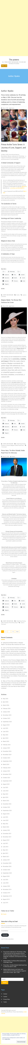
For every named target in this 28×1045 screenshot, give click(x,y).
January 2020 (6, 886)
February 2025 (6, 744)
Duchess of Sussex (5, 445)
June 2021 (5, 846)
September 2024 (7, 761)
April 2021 (5, 853)
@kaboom (24, 186)
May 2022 (5, 823)
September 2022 (7, 810)
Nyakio (12, 108)
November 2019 (7, 889)
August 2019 (6, 899)
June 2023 (5, 790)
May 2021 (5, 850)
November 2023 (7, 774)
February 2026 (6, 708)
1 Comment (4, 447)
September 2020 (7, 873)
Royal (16, 622)
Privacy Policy (6, 999)
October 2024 (6, 758)
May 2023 (5, 794)
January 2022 (6, 830)
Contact (5, 994)
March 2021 (6, 856)
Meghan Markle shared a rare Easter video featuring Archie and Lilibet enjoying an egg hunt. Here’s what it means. (14, 971)
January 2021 (6, 860)
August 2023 (6, 784)
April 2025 (5, 738)
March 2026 (6, 705)
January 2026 (6, 712)
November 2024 (7, 754)
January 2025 (6, 748)
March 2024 (6, 764)
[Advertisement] (14, 14)
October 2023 (6, 777)
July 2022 (5, 817)
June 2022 (5, 820)
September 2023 (7, 781)
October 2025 (6, 718)
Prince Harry (11, 622)
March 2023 (6, 800)
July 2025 (5, 728)
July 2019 (5, 902)
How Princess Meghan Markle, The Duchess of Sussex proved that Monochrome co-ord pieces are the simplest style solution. (14, 661)
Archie (18, 295)
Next (17, 631)
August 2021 (6, 840)
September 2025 (7, 721)
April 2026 (5, 702)
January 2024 (6, 771)
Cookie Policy (7, 1039)
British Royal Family (21, 443)
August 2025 (6, 725)
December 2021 (7, 833)
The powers (14, 59)
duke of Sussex (4, 622)
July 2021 (5, 843)
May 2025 (5, 735)
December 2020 (7, 863)
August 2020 (6, 876)
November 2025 (7, 715)
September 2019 (7, 896)
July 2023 (5, 787)
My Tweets (3, 914)
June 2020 (5, 883)
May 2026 (5, 698)
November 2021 (7, 837)
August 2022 (6, 814)
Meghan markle (14, 445)
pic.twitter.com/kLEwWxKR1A (17, 188)
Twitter (5, 1002)
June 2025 (5, 731)
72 (13, 631)
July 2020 (5, 879)
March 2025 (6, 741)
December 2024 (7, 751)
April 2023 (5, 797)
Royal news (21, 445)
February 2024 (6, 767)
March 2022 (6, 827)
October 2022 (6, 807)
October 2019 (6, 892)
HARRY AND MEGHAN (8, 295)
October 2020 (6, 869)
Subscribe (5, 935)
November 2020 (7, 866)
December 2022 (7, 804)
